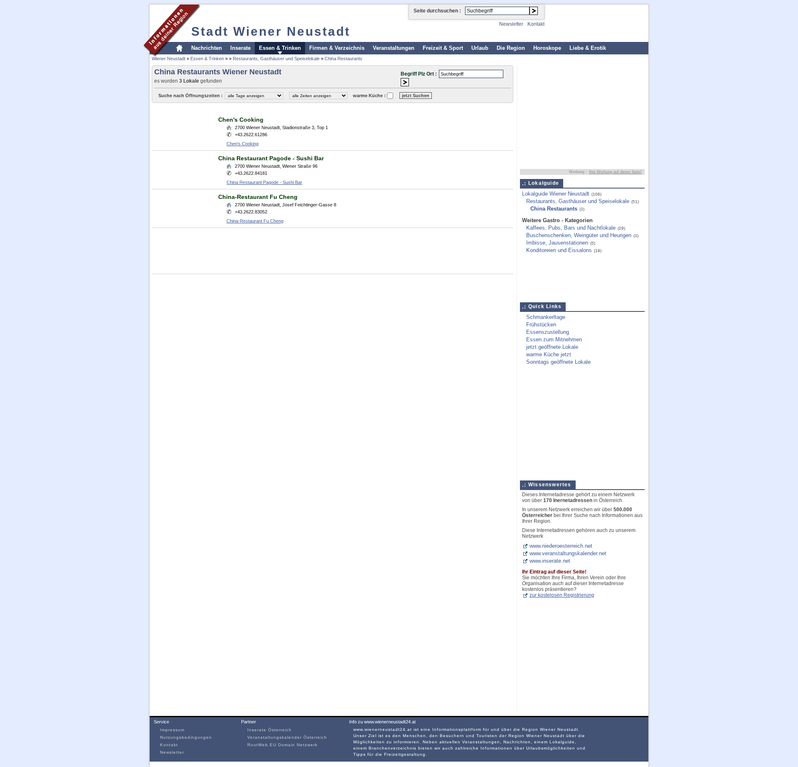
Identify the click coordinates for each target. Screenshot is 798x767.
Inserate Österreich (269, 730)
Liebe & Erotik (587, 48)
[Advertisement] (303, 109)
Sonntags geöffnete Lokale (558, 362)
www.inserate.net (550, 561)
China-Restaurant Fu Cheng (258, 197)
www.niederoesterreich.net (561, 546)
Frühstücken (541, 324)
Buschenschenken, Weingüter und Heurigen (578, 235)
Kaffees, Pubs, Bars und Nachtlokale (571, 228)
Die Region (511, 48)
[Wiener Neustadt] (172, 55)
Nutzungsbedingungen (186, 737)
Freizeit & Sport (443, 48)
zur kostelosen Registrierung (562, 595)
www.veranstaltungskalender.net (568, 553)
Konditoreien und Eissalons (559, 250)
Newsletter (511, 24)
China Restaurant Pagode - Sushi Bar (271, 158)
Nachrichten (206, 48)
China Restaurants (343, 58)
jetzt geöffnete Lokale (552, 347)
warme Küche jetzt (548, 354)
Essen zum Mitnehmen (554, 339)
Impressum (172, 730)
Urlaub (479, 48)
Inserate (240, 48)
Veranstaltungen (393, 48)
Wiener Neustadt (168, 58)
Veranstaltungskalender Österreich (287, 737)
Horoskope (547, 48)
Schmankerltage (545, 317)
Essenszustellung (547, 332)
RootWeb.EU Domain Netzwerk (282, 744)
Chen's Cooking (241, 119)
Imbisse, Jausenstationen (557, 243)
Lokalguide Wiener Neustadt (555, 194)
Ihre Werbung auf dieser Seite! (615, 172)
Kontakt (535, 24)
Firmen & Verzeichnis (337, 48)
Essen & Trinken (280, 48)
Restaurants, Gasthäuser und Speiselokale (276, 58)
